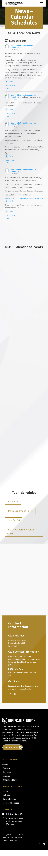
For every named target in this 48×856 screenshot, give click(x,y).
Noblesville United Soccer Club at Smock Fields (24, 46)
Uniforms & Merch (9, 780)
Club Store (7, 795)
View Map (10, 824)
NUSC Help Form (15, 669)
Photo (11, 81)
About (5, 764)
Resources (6, 772)
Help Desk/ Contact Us (14, 814)
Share (8, 88)
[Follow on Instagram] (15, 694)
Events (5, 791)
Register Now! (11, 747)
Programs (6, 768)
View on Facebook (10, 85)
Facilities (6, 776)
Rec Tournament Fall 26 (20, 510)
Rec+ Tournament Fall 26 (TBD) (20, 531)
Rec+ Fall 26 (13, 520)
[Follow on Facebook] (10, 694)
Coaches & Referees (10, 803)
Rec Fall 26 (12, 501)
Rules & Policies (9, 799)
